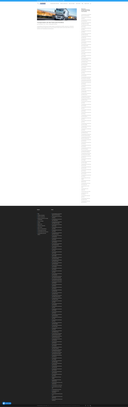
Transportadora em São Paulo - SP (43, 405)
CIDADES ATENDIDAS (41, 215)
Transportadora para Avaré (85, 191)
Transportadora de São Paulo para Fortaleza (50, 22)
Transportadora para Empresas (43, 231)
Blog (82, 3)
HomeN (39, 222)
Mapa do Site (86, 3)
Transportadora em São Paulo (57, 385)
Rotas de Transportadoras (42, 228)
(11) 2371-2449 (40, 0)
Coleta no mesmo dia (63, 3)
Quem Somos (78, 3)
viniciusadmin (40, 24)
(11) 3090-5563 (44, 0)
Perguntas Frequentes (41, 225)
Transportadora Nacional (54, 3)
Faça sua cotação (72, 3)
